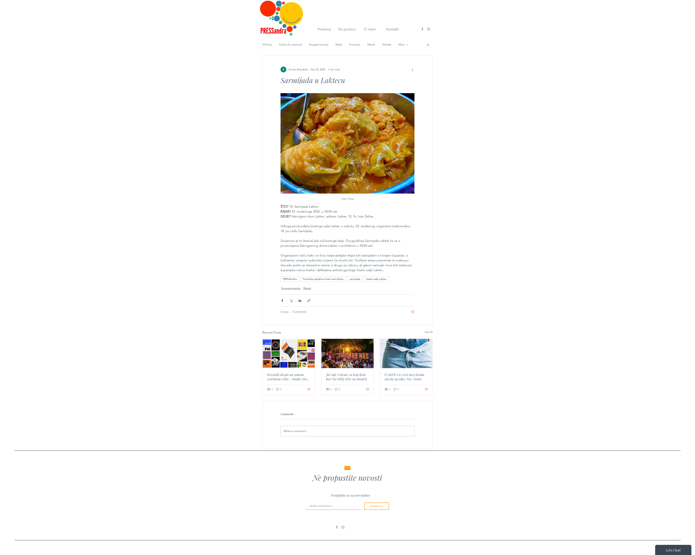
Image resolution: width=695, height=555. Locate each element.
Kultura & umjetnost (290, 44)
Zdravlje (386, 44)
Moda (339, 44)
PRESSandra (290, 279)
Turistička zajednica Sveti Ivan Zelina (323, 279)
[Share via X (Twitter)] (291, 300)
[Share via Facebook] (282, 300)
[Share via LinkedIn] (300, 300)
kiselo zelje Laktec (376, 279)
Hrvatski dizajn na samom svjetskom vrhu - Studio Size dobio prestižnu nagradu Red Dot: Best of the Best (287, 376)
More (402, 44)
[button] (428, 44)
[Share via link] (309, 300)
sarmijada (354, 279)
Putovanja (354, 44)
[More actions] (412, 69)
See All (429, 332)
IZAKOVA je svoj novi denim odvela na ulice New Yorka (404, 376)
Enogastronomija (318, 44)
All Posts (267, 44)
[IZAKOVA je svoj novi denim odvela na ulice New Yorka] (406, 353)
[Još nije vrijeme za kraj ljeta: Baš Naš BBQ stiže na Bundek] (347, 353)
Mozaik (371, 44)
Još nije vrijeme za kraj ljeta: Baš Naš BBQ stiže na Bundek (346, 376)
